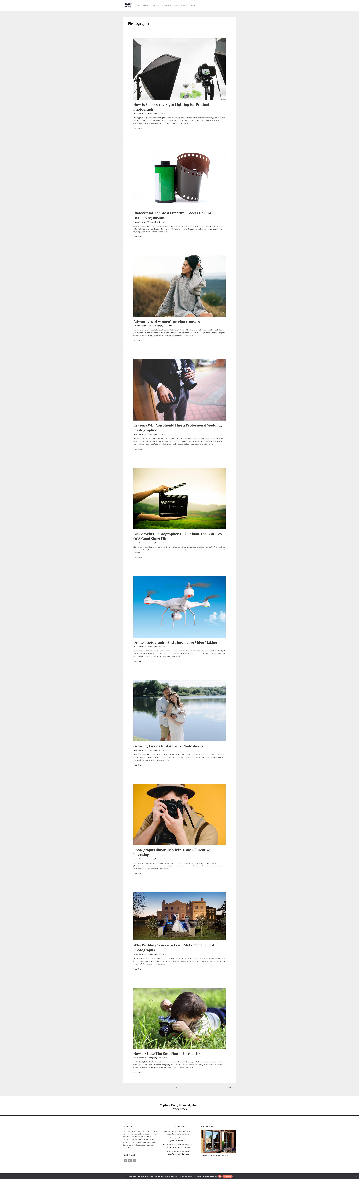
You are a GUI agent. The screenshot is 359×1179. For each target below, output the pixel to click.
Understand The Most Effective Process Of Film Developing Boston (172, 215)
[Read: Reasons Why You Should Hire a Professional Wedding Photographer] (179, 390)
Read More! (127, 1148)
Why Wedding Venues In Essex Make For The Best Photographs (173, 947)
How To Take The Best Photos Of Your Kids (168, 1053)
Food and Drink (166, 5)
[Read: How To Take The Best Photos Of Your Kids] (179, 1018)
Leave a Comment (139, 113)
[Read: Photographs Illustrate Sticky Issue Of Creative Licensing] (179, 814)
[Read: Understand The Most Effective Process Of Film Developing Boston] (179, 177)
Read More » (137, 128)
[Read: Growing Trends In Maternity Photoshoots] (179, 710)
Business (146, 5)
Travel (183, 5)
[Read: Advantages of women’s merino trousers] (179, 286)
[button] (149, 5)
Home (138, 5)
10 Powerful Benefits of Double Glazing (214, 1155)
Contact (192, 5)
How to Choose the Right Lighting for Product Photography (171, 107)
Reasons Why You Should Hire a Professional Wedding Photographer (177, 428)
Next (230, 1088)
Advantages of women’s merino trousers (166, 321)
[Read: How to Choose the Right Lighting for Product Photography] (179, 69)
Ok (220, 1176)
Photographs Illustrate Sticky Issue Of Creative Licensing (171, 852)
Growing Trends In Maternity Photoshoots (168, 746)
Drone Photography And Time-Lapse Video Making (175, 642)
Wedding (156, 5)
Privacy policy (227, 1176)
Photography (152, 113)
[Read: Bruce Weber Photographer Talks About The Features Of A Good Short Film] (179, 498)
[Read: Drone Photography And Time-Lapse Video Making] (179, 607)
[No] (357, 1176)
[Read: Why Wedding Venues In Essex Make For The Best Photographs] (179, 916)
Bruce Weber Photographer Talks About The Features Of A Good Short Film (177, 536)
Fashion (176, 5)
